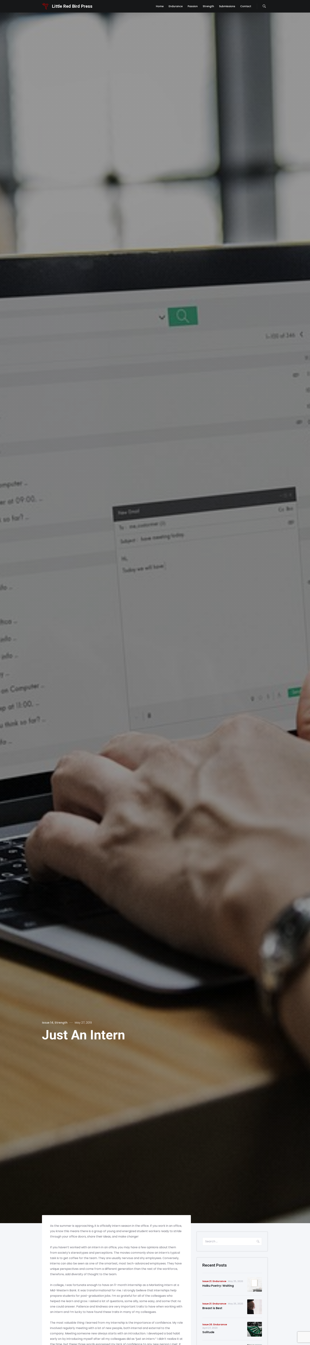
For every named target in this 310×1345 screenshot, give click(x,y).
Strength (61, 1023)
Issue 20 (207, 1324)
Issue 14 (47, 1023)
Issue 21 (207, 1281)
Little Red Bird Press (72, 6)
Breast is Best (212, 1308)
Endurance (219, 1281)
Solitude (208, 1332)
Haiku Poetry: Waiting (218, 1286)
